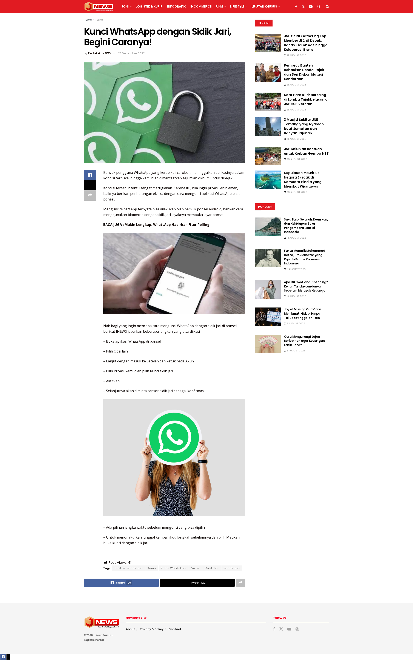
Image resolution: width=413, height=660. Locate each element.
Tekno (99, 20)
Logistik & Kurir (149, 6)
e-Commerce (200, 6)
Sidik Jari (212, 568)
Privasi (195, 568)
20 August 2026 (296, 159)
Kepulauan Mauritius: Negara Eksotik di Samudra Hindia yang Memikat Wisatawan (303, 180)
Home (88, 20)
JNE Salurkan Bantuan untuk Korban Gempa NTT (306, 151)
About (130, 629)
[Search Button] (327, 6)
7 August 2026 (295, 323)
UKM (219, 6)
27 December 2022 (131, 53)
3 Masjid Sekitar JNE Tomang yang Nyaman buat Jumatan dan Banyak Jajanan (304, 126)
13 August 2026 (296, 296)
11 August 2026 (296, 269)
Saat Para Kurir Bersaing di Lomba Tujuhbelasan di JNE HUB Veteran (306, 99)
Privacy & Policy (151, 629)
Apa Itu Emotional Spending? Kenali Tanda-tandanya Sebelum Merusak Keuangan (306, 286)
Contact (174, 629)
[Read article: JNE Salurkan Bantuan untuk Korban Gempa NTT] (268, 156)
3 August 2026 (295, 351)
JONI (125, 6)
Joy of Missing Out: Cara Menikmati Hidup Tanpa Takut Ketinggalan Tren (302, 313)
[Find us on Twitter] (303, 6)
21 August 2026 (296, 55)
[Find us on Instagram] (318, 6)
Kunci (152, 568)
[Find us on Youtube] (311, 6)
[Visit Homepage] (99, 6)
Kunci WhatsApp (173, 568)
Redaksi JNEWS (99, 53)
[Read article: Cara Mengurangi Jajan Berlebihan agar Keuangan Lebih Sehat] (268, 344)
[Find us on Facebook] (296, 6)
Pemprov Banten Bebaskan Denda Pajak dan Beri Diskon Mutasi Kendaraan (304, 72)
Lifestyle (237, 6)
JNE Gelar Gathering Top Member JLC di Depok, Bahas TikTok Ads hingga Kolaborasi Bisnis (306, 43)
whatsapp (232, 568)
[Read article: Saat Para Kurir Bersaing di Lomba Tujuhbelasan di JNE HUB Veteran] (268, 102)
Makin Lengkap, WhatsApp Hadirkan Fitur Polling (167, 224)
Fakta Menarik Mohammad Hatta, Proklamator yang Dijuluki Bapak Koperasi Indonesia (304, 257)
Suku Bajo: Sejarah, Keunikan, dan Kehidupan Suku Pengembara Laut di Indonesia (306, 225)
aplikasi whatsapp (128, 568)
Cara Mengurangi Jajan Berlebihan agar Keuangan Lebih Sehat (304, 340)
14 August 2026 (296, 237)
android (215, 209)
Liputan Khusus (264, 6)
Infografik (176, 6)
